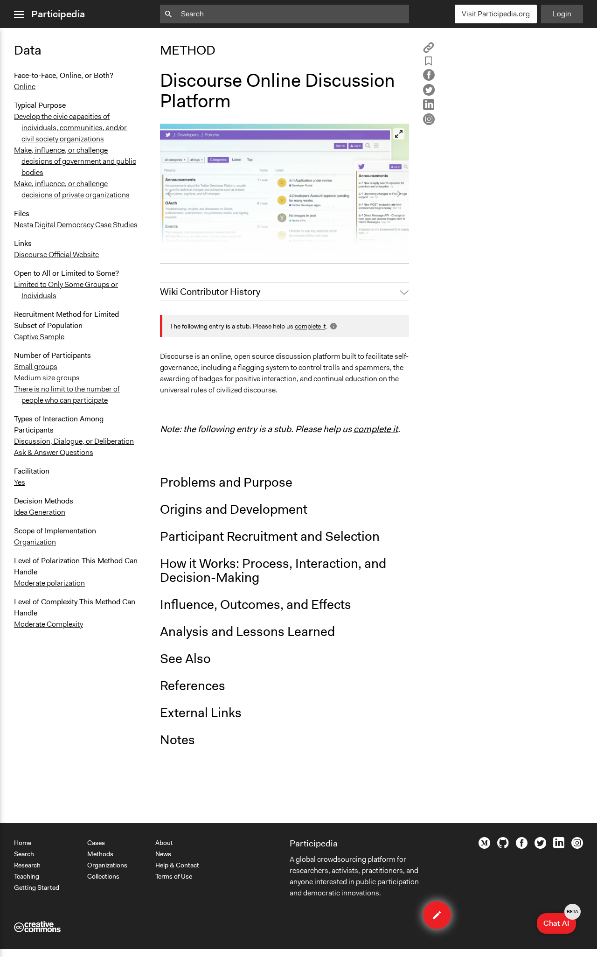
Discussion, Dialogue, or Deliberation (74, 441)
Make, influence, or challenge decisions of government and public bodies (75, 161)
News (163, 854)
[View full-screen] (398, 134)
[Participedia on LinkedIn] (558, 846)
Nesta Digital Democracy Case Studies (76, 225)
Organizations (107, 865)
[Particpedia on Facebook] (522, 846)
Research (27, 865)
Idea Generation (39, 512)
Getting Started (36, 887)
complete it (310, 326)
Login (562, 14)
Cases (96, 842)
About (164, 842)
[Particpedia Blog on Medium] (484, 846)
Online (24, 86)
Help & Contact (177, 865)
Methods (100, 854)
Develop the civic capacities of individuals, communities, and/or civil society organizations (70, 128)
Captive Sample (39, 337)
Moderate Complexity (48, 624)
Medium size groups (47, 378)
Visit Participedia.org (496, 14)
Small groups (35, 366)
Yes (19, 482)
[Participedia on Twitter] (540, 846)
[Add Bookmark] (428, 62)
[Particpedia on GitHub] (503, 846)
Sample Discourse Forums (209, 252)
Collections (103, 876)
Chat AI (559, 920)
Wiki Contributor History (210, 292)
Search (24, 854)
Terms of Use (173, 876)
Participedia (58, 14)
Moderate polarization (49, 583)
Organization (35, 542)
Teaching (26, 876)
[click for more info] (332, 326)
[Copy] (428, 51)
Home (22, 842)
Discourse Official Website (56, 254)
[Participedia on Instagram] (577, 846)
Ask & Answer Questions (53, 452)
